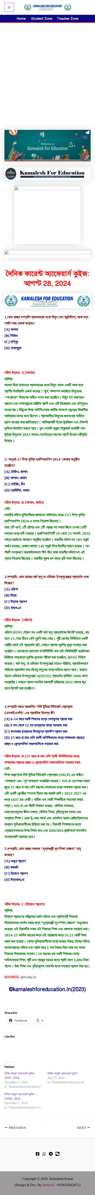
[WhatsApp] (44, 1154)
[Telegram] (51, 1154)
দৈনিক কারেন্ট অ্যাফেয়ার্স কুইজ (62, 1073)
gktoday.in (28, 977)
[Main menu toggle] (9, 7)
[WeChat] (57, 1154)
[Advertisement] (47, 72)
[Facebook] (38, 1154)
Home (21, 19)
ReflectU (49, 1185)
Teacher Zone (67, 19)
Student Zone (43, 19)
